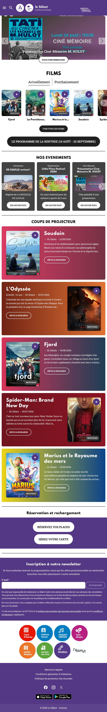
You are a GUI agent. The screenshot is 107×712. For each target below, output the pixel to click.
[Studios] (62, 650)
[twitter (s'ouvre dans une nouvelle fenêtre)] (61, 687)
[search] (11, 8)
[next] (102, 41)
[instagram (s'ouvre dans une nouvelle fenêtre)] (53, 687)
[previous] (5, 41)
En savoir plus (18, 205)
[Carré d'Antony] (27, 633)
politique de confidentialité (48, 598)
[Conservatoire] (62, 633)
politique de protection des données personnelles (59, 611)
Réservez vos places (53, 527)
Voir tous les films (53, 128)
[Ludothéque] (79, 633)
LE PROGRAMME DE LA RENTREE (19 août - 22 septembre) (54, 141)
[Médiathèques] (27, 650)
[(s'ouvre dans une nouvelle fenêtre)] (45, 650)
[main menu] (4, 8)
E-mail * (5, 579)
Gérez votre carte (53, 539)
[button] (3, 103)
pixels (15, 605)
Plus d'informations (53, 59)
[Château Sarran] (45, 633)
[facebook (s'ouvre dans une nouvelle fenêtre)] (45, 687)
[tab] (39, 82)
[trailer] (16, 94)
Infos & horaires (56, 260)
